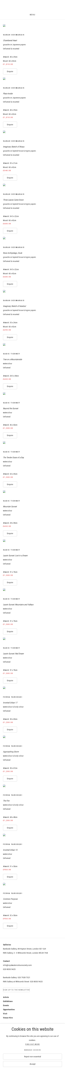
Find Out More (32, 1044)
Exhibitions (8, 1001)
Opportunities (9, 1009)
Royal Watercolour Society (32, 7)
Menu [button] (32, 15)
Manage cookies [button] (32, 1050)
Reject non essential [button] (32, 1056)
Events (6, 1005)
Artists (6, 997)
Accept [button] (33, 1064)
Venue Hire (8, 1017)
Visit (5, 1013)
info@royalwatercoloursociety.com (17, 965)
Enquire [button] (10, 71)
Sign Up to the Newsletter (16, 990)
